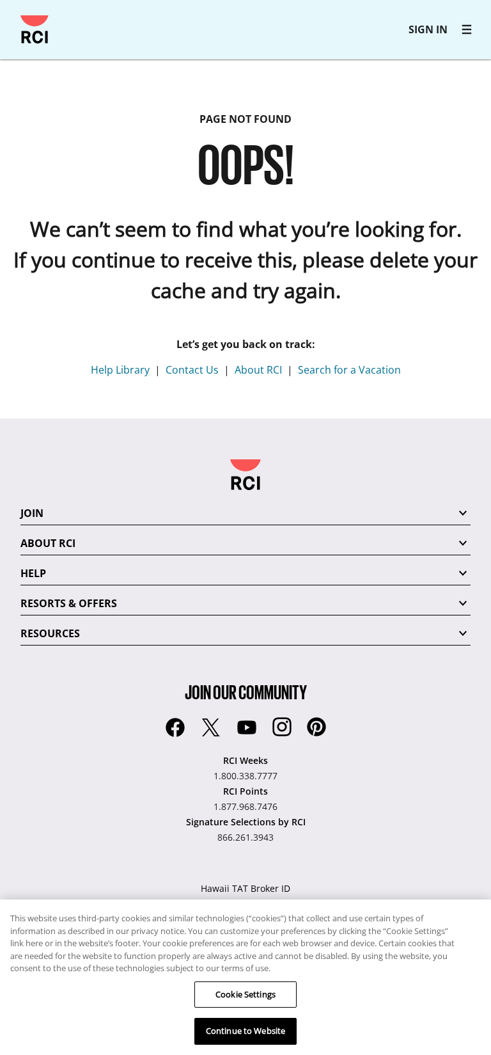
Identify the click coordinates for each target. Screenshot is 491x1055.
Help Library (120, 370)
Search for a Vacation (349, 370)
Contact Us (192, 370)
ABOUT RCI (47, 543)
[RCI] (34, 29)
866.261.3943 (245, 837)
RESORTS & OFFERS (68, 603)
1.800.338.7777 (245, 776)
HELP (33, 573)
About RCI (258, 370)
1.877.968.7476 (245, 806)
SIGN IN (428, 29)
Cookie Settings (245, 994)
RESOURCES (50, 633)
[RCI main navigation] (467, 29)
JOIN (31, 513)
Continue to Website (245, 1030)
